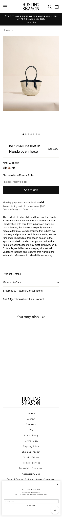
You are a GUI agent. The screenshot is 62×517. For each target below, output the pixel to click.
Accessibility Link (31, 473)
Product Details (12, 274)
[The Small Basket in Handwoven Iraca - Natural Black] (12, 381)
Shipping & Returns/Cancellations (23, 290)
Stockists (31, 424)
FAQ (31, 429)
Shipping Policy (31, 446)
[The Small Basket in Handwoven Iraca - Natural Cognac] (16, 381)
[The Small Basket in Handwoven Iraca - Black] (20, 381)
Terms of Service (31, 462)
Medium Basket (26, 175)
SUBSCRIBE (31, 505)
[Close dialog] (57, 484)
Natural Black (4, 167)
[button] (23, 134)
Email (6, 498)
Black (13, 167)
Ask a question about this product (23, 299)
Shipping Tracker (31, 451)
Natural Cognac (9, 167)
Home (6, 30)
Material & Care (12, 282)
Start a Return (31, 457)
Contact (31, 418)
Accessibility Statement (31, 468)
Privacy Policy (30, 435)
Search (31, 413)
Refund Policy (31, 440)
